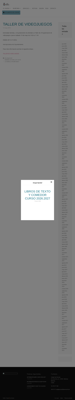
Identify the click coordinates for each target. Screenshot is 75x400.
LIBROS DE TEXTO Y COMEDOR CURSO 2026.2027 (37, 195)
